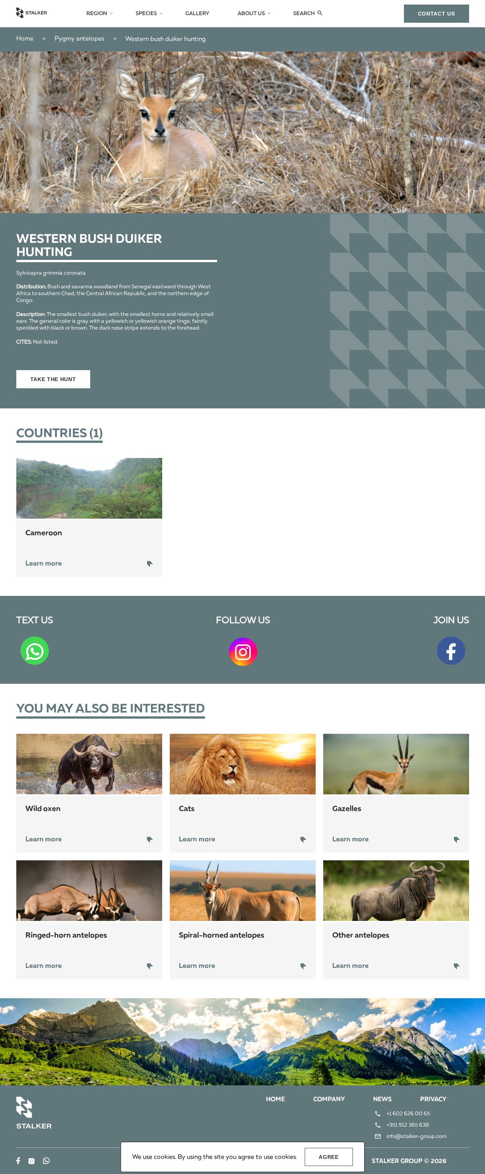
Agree (329, 1157)
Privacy (433, 1100)
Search (304, 13)
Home (24, 39)
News (382, 1100)
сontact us (436, 14)
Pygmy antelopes (79, 39)
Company (329, 1100)
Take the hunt (53, 379)
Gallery (197, 13)
